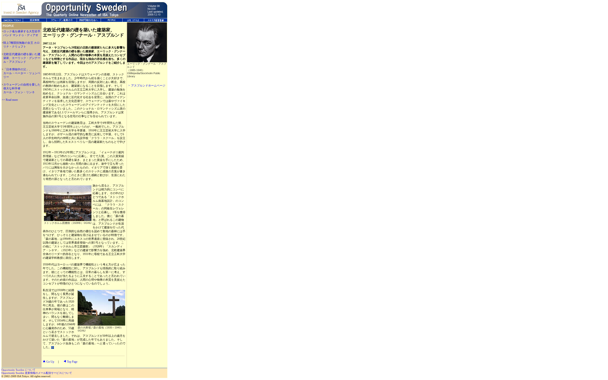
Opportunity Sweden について (18, 370)
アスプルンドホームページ (148, 85)
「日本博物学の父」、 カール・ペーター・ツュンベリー (21, 73)
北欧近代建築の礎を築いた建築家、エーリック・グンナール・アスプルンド (21, 58)
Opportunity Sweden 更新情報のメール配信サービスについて (36, 373)
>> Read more (10, 99)
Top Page (72, 361)
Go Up (50, 361)
